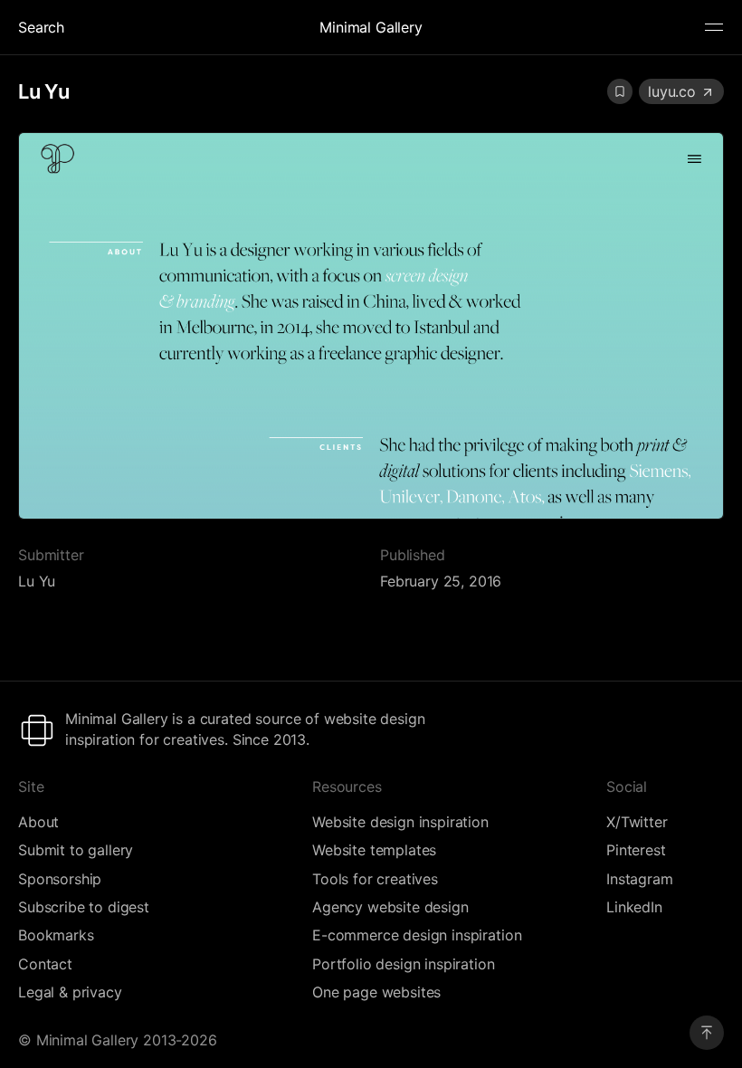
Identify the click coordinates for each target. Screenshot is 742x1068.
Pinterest (636, 850)
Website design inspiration (400, 822)
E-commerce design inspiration (416, 935)
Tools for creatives (375, 879)
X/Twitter (637, 822)
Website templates (374, 850)
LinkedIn (634, 907)
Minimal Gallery (371, 27)
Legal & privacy (70, 992)
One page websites (376, 992)
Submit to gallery (75, 850)
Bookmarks (56, 935)
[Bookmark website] (620, 91)
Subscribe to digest (83, 907)
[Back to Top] (707, 1033)
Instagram (639, 879)
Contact (45, 964)
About (38, 822)
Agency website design (390, 907)
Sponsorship (59, 879)
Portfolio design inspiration (403, 964)
